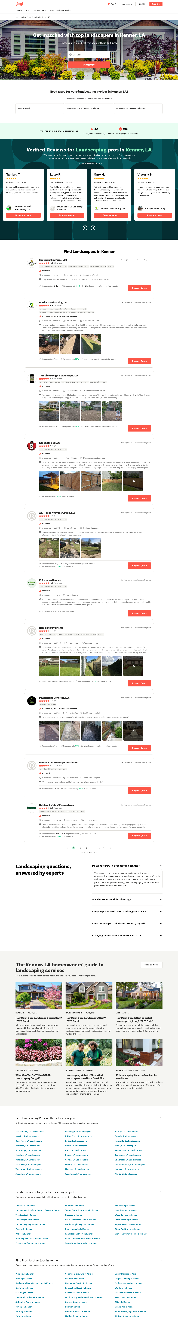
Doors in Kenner (72, 1306)
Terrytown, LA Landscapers (128, 1155)
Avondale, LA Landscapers (28, 1174)
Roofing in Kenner (24, 1278)
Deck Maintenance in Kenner (128, 1292)
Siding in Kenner (122, 1302)
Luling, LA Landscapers (76, 1141)
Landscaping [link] (21, 17)
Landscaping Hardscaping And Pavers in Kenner (38, 1210)
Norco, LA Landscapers (76, 1145)
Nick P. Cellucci (73, 1070)
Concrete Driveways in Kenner (79, 1273)
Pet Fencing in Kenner (125, 1205)
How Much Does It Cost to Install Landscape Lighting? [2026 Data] (134, 1019)
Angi (118, 1013)
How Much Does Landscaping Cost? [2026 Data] (86, 1019)
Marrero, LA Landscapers (77, 1169)
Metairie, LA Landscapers (27, 1136)
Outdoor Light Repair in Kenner (79, 1224)
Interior (19, 10)
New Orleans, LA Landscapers (30, 1131)
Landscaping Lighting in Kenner (30, 1224)
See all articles (151, 964)
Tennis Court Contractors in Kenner (81, 1210)
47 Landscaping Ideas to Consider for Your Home (136, 1076)
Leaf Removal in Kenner (126, 1210)
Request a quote (23, 215)
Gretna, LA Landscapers (76, 1159)
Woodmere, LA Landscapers (78, 1174)
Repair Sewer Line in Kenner (128, 1224)
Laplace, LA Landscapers (127, 1169)
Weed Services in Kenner (126, 1215)
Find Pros (89, 64)
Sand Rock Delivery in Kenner (79, 1233)
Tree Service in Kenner (26, 1215)
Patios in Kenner (23, 1233)
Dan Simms (20, 1070)
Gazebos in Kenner (73, 1215)
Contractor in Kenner (124, 1306)
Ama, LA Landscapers (75, 1150)
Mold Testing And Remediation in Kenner (84, 1297)
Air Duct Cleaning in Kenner (128, 1316)
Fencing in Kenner (24, 1229)
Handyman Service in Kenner (78, 1283)
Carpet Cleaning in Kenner (127, 1278)
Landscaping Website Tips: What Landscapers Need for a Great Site (85, 1076)
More (52, 10)
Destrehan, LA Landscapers (28, 1164)
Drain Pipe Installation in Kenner (80, 1219)
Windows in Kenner (124, 1288)
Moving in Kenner (24, 1306)
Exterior (28, 10)
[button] (49, 344)
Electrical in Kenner (25, 1288)
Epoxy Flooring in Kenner (126, 1273)
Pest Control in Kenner (125, 1297)
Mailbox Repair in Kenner (76, 1316)
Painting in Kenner (24, 1316)
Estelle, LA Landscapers (76, 1164)
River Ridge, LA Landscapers (29, 1150)
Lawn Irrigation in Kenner (27, 1219)
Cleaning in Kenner (24, 1292)
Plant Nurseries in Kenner (77, 1229)
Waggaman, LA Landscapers (29, 1169)
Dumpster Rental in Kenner (77, 1311)
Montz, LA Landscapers (126, 1174)
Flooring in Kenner (24, 1311)
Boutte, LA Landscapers (76, 1155)
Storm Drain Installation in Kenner (81, 1243)
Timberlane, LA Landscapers (128, 1150)
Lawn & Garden (40, 10)
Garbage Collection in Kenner (128, 1283)
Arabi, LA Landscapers (125, 1145)
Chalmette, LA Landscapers (128, 1159)
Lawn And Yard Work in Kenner (30, 1297)
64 (104, 848)
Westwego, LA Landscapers (78, 1131)
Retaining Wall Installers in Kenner (32, 1238)
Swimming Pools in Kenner (28, 1302)
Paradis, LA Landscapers (126, 1136)
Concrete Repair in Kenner (77, 1292)
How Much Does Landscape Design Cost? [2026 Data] (39, 1019)
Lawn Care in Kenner (25, 1205)
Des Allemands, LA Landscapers (130, 1164)
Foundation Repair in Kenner (78, 1288)
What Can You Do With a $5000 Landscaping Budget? (33, 1076)
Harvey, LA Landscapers (126, 1131)
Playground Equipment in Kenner (31, 1243)
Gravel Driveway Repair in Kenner (130, 1233)
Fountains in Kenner (74, 1205)
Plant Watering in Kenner (126, 1219)
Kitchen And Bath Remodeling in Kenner (34, 1283)
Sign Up (156, 3)
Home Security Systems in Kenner (130, 1311)
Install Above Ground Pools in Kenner (82, 1238)
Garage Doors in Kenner (76, 1302)
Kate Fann (20, 1013)
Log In (142, 3)
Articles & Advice (63, 10)
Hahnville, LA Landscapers (127, 1141)
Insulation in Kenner (74, 1278)
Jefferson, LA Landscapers (28, 1159)
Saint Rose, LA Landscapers (29, 1141)
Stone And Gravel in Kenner (128, 1229)
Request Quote (139, 288)
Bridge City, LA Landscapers (78, 1136)
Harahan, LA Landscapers (28, 1155)
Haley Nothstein (74, 1013)
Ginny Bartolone (124, 1070)
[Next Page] (110, 847)
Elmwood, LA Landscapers (28, 1145)
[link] (52, 208)
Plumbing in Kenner (25, 1273)
